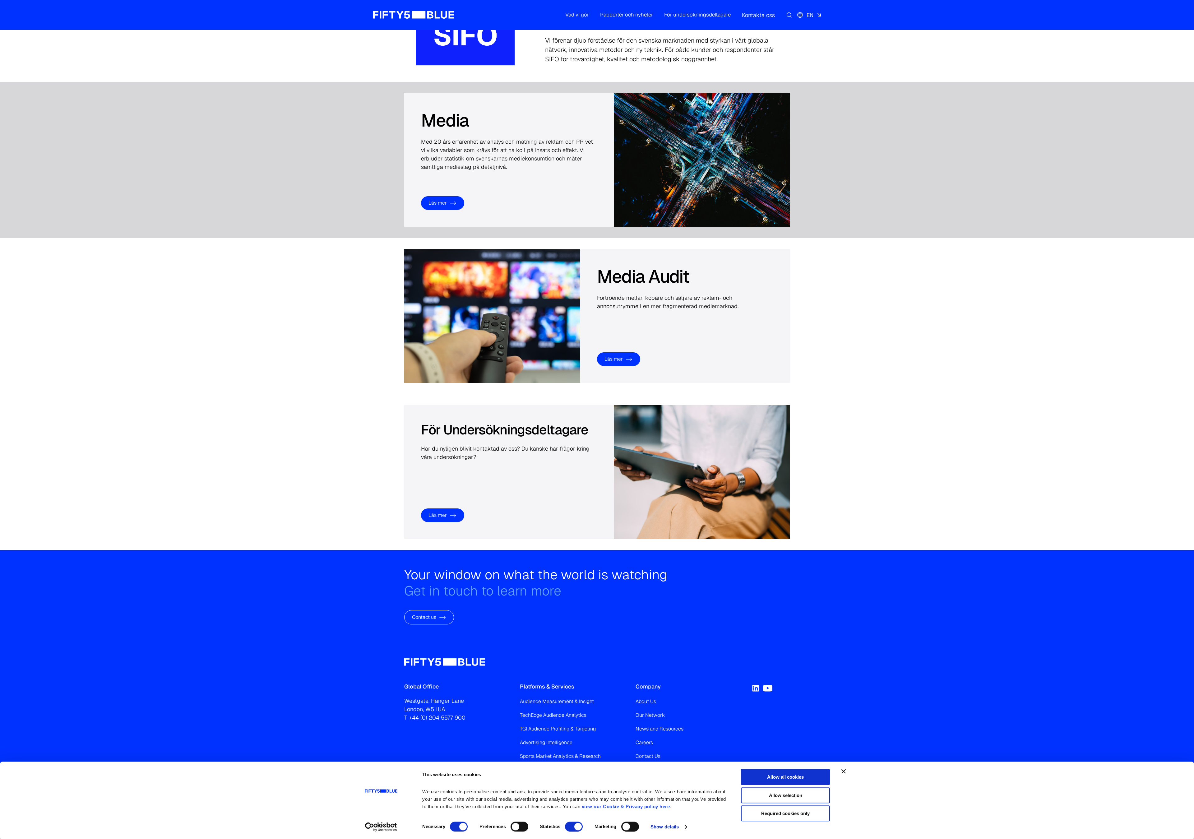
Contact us (424, 617)
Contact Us (648, 756)
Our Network (650, 715)
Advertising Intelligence (546, 742)
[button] (577, 15)
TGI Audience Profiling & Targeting (558, 728)
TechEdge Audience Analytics (553, 715)
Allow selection (785, 795)
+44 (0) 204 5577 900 (437, 717)
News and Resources (659, 728)
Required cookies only (785, 813)
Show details (664, 826)
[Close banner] (843, 771)
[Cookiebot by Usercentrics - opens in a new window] (381, 827)
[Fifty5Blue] (413, 15)
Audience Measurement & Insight (557, 701)
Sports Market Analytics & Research (560, 756)
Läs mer (437, 203)
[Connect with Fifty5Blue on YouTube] (767, 688)
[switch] (519, 827)
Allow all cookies (785, 777)
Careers (644, 742)
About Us (646, 701)
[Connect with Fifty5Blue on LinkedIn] (755, 688)
